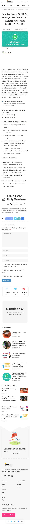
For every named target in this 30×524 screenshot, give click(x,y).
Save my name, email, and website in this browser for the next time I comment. (16, 265)
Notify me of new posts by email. (13, 276)
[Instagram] (12, 475)
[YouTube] (8, 475)
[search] (19, 2)
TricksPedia (9, 29)
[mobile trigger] (3, 2)
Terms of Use (20, 208)
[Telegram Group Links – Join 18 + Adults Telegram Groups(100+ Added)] (6, 366)
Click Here (23, 121)
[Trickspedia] (9, 2)
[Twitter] (15, 291)
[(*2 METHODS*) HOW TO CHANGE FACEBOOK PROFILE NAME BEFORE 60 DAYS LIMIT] (6, 377)
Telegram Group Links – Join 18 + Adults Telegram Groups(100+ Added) (19, 364)
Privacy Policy (23, 210)
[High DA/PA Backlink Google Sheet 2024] (6, 334)
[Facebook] (6, 291)
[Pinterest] (24, 291)
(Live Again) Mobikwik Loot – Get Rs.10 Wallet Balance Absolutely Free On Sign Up (19, 343)
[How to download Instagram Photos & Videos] (6, 355)
